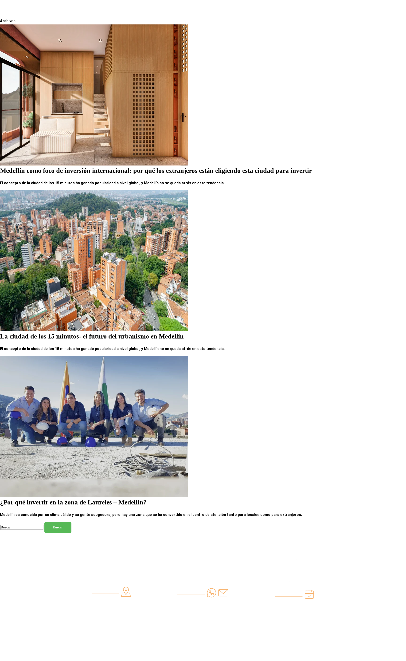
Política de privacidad (111, 626)
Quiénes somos (152, 21)
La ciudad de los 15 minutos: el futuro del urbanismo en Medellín (92, 336)
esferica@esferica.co (203, 617)
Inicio (126, 21)
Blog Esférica (247, 21)
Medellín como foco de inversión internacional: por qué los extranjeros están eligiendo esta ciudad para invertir (156, 170)
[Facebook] (281, 7)
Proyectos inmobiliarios (198, 21)
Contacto (275, 21)
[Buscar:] (22, 527)
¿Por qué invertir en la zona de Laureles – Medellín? (73, 502)
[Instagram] (268, 7)
